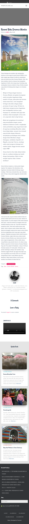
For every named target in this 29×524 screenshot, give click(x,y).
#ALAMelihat (22, 513)
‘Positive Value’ (11, 487)
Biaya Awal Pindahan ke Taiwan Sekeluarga (12, 447)
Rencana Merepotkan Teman (9, 374)
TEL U (3, 487)
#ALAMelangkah (7, 371)
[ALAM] (14, 275)
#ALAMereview (19, 516)
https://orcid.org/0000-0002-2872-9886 (11, 506)
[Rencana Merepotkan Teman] (14, 360)
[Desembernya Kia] (14, 396)
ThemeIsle (19, 520)
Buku (5, 266)
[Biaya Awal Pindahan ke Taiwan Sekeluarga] (14, 434)
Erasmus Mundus (10, 266)
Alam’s (5, 513)
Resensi (16, 266)
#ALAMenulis (13, 513)
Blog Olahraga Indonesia (9, 482)
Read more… (19, 383)
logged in (9, 312)
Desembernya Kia (7, 410)
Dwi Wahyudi (5, 471)
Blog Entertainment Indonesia (11, 476)
